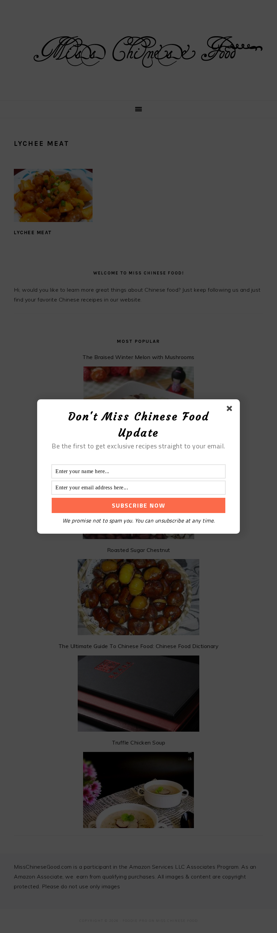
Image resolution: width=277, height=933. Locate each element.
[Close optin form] (231, 410)
